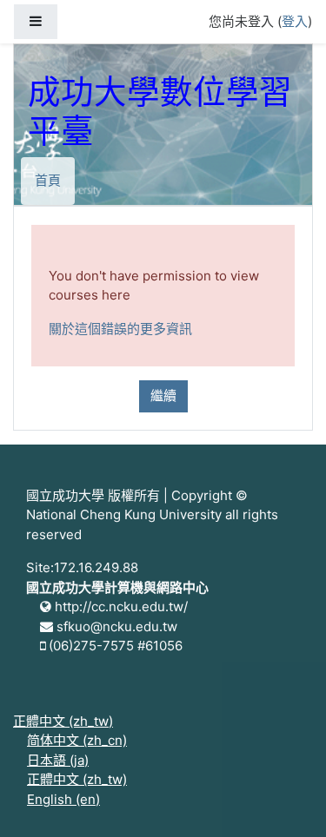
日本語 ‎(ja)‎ (58, 760)
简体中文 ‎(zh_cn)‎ (77, 740)
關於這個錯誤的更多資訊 (120, 328)
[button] (287, 800)
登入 (295, 21)
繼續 (163, 395)
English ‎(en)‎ (63, 799)
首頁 (48, 180)
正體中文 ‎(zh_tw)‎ (63, 721)
